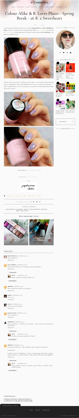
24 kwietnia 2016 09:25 (22, 275)
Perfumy (41, 7)
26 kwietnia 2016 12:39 (18, 345)
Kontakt (52, 7)
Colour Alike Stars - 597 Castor (38, 209)
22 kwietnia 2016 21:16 (17, 304)
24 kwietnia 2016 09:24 (22, 334)
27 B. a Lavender (8, 32)
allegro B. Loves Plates (29, 176)
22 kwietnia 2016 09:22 (18, 286)
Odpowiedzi (13, 272)
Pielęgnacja (20, 7)
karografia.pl (73, 415)
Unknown (10, 286)
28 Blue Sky (36, 170)
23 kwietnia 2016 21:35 (19, 321)
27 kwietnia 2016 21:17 (22, 363)
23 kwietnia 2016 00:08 (21, 313)
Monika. (10, 295)
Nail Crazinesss (12, 264)
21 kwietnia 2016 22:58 (23, 256)
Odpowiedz (11, 260)
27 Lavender (29, 170)
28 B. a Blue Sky (41, 30)
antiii (13, 275)
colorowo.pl (37, 176)
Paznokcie (34, 7)
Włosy (28, 7)
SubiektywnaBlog (12, 256)
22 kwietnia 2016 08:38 (22, 264)
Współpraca (59, 7)
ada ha (9, 304)
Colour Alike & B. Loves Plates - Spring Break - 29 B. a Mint (17, 210)
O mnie (47, 7)
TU (52, 84)
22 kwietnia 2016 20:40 (17, 295)
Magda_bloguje (12, 313)
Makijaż (13, 7)
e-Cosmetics (39, 2)
